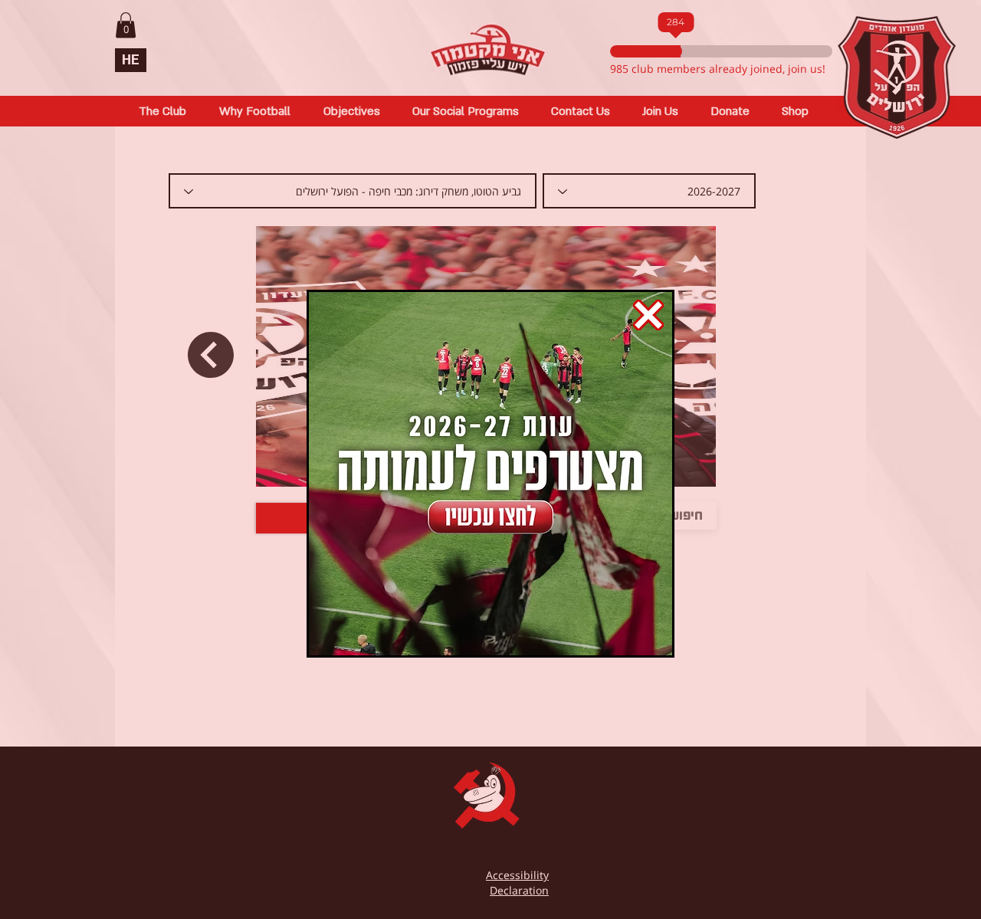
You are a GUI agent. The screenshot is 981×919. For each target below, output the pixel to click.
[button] (648, 315)
